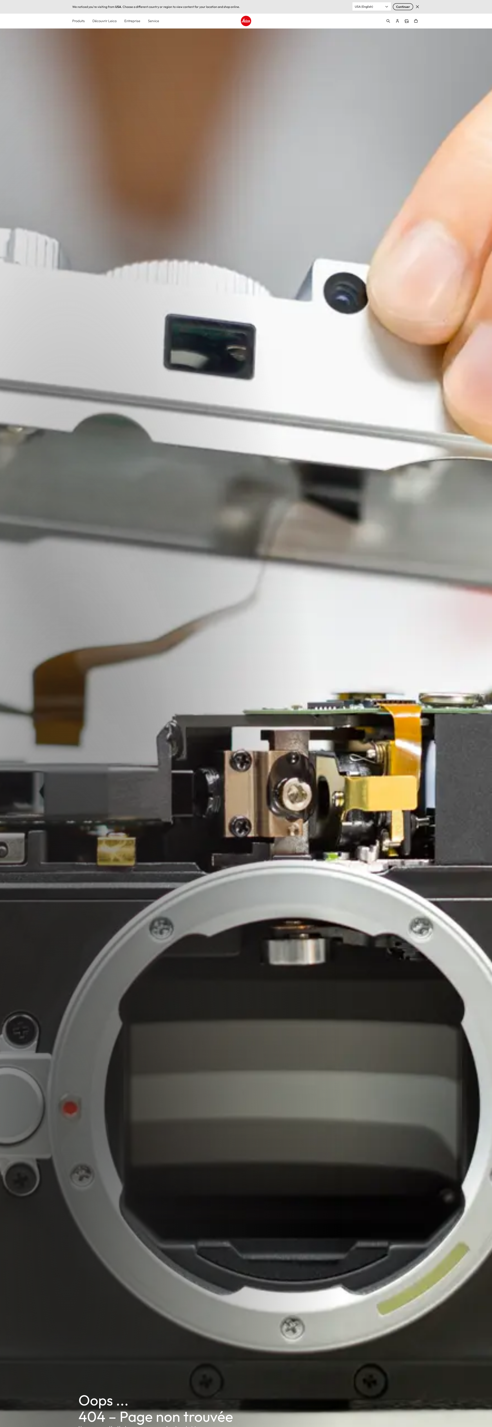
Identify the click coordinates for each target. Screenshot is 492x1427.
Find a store (407, 21)
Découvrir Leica (104, 21)
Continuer (403, 7)
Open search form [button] (388, 21)
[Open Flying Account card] (397, 21)
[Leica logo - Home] (246, 21)
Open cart (416, 21)
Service (153, 21)
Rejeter (417, 6)
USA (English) (364, 6)
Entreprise (132, 21)
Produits (78, 21)
